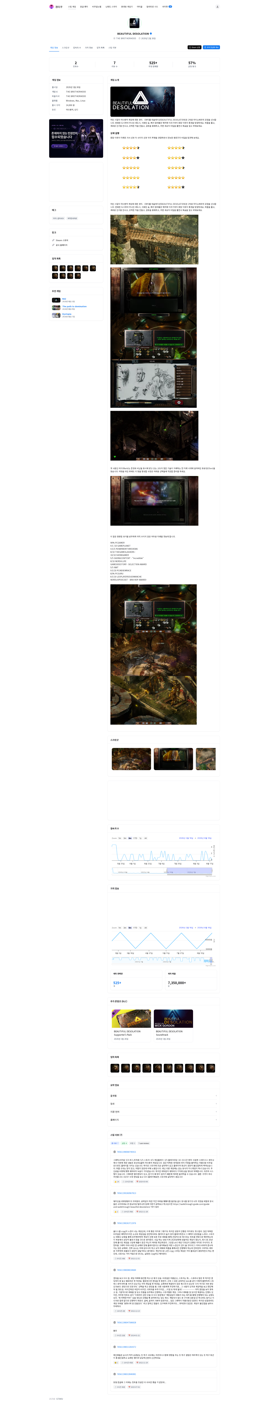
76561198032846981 (126, 1374)
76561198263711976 (126, 1223)
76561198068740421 (126, 1151)
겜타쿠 (58, 7)
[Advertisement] (76, 182)
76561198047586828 (126, 1322)
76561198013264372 (126, 1346)
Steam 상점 (196, 47)
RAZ (64, 299)
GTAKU (59, 1398)
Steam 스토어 (62, 240)
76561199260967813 (126, 1193)
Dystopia (66, 314)
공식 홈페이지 (61, 245)
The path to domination (74, 306)
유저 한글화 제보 (213, 47)
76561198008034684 (126, 1270)
